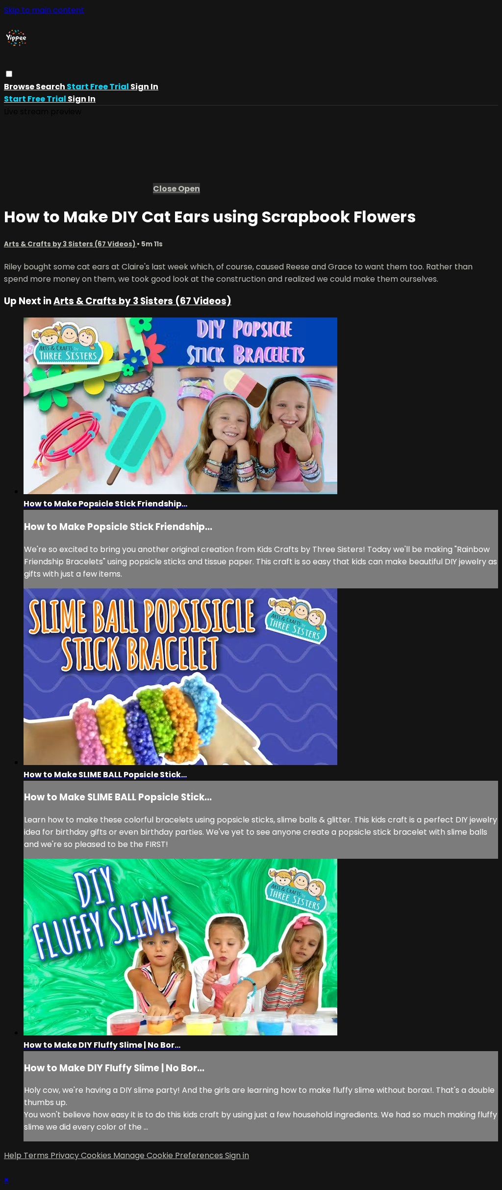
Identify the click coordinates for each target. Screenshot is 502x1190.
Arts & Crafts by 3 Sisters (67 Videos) (70, 244)
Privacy (65, 1155)
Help (14, 1155)
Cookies (97, 1155)
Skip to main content (44, 10)
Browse (20, 86)
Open (189, 188)
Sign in (144, 86)
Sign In (82, 99)
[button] (9, 74)
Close (165, 188)
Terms (37, 1155)
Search (51, 86)
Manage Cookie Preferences (169, 1155)
